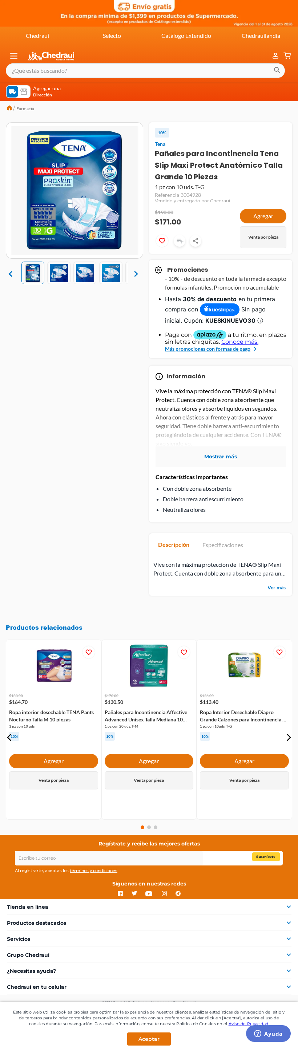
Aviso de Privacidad (249, 1023)
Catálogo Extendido (186, 35)
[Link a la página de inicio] (9, 109)
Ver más (276, 587)
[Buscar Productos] (277, 70)
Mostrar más (220, 456)
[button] (14, 56)
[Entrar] (272, 55)
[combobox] (145, 70)
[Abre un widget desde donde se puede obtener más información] (268, 1034)
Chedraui (37, 35)
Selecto (112, 35)
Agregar (263, 215)
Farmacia (25, 108)
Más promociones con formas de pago (207, 349)
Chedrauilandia (261, 35)
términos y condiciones (93, 870)
